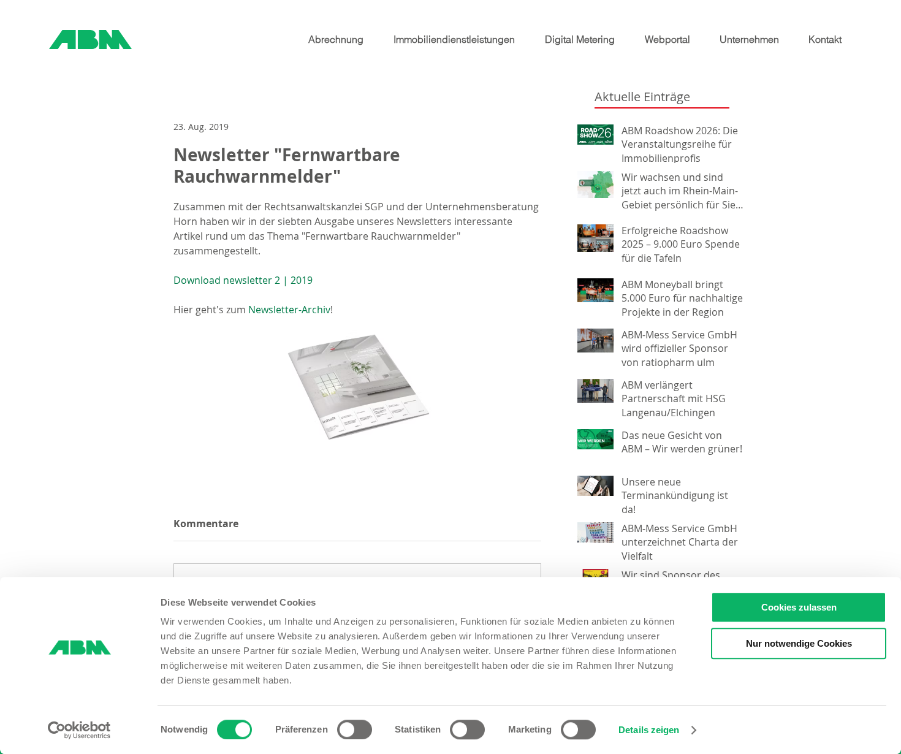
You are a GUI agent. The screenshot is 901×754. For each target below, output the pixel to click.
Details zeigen (648, 730)
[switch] (354, 729)
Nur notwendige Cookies (799, 643)
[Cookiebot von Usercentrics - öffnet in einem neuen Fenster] (79, 730)
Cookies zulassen (799, 607)
